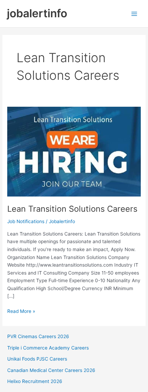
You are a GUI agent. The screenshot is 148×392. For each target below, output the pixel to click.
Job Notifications (25, 221)
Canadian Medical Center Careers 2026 (51, 370)
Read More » (21, 311)
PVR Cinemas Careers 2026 (38, 336)
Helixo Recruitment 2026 (34, 381)
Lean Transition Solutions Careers (72, 209)
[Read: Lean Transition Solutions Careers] (74, 151)
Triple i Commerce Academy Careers (48, 348)
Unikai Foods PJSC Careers (37, 359)
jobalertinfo (37, 13)
